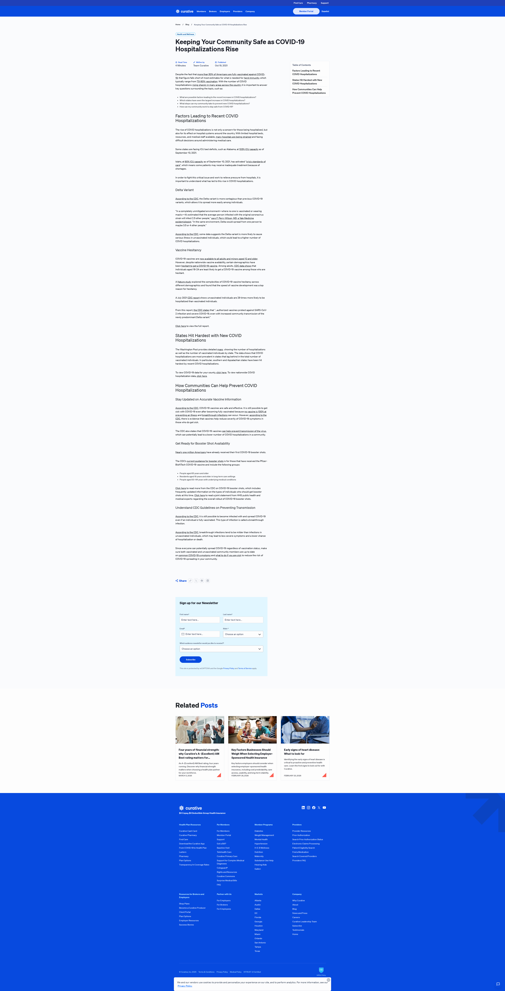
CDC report (194, 297)
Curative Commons (226, 876)
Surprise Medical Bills (227, 880)
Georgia (258, 921)
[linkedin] (303, 810)
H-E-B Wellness (262, 847)
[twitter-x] (319, 810)
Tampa (258, 946)
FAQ (219, 884)
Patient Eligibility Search (303, 847)
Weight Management (264, 835)
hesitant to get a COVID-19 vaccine (199, 265)
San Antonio (260, 942)
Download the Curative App (192, 843)
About (295, 904)
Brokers (213, 11)
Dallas (257, 909)
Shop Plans (184, 903)
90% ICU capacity (194, 161)
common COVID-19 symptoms (195, 555)
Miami (257, 934)
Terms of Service (245, 668)
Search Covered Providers (304, 856)
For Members (223, 831)
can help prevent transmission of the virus (244, 431)
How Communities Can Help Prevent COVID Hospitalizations (309, 91)
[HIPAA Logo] (321, 972)
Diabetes (259, 831)
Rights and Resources (227, 872)
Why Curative (298, 900)
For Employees (224, 909)
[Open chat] (498, 984)
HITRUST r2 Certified (252, 972)
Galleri (258, 869)
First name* (184, 614)
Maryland (259, 930)
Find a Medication (300, 852)
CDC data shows (242, 265)
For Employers (224, 900)
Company (250, 11)
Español (325, 11)
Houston (259, 925)
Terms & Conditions (206, 972)
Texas (257, 951)
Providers (237, 11)
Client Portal (185, 912)
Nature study (184, 281)
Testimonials (298, 930)
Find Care (298, 3)
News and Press (299, 913)
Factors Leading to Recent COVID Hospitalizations (306, 72)
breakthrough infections (215, 415)
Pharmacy (312, 3)
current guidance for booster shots (205, 461)
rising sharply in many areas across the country (216, 84)
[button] (190, 581)
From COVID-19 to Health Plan (193, 847)
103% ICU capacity (248, 149)
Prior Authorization (301, 835)
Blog (187, 24)
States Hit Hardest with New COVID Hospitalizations (307, 81)
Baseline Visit (223, 847)
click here (221, 372)
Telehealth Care (224, 852)
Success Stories (186, 924)
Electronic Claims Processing (306, 843)
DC (256, 913)
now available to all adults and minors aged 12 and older (228, 258)
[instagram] (308, 810)
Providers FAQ (299, 860)
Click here (180, 325)
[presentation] (306, 11)
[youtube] (324, 810)
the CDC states (201, 310)
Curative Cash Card (188, 831)
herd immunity (251, 77)
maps (220, 349)
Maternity (259, 856)
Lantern (182, 852)
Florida (258, 917)
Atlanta (258, 900)
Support (325, 3)
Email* (182, 628)
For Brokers (222, 904)
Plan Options (185, 860)
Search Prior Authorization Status (307, 839)
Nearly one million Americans (190, 452)
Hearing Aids (261, 864)
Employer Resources (189, 920)
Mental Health (261, 839)
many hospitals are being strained (233, 136)
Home (177, 24)
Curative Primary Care (227, 856)
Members (201, 11)
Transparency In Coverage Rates (194, 864)
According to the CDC (186, 198)
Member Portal (224, 835)
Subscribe (297, 925)
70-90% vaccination (207, 81)
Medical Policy (235, 972)
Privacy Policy (228, 668)
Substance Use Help (264, 860)
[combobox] (243, 634)
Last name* (227, 614)
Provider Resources (301, 831)
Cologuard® (222, 867)
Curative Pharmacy (188, 835)
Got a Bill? (221, 843)
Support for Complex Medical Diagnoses (230, 862)
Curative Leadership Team (304, 921)
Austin (258, 904)
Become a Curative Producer (192, 907)
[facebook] (313, 810)
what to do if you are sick (228, 555)
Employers (225, 11)
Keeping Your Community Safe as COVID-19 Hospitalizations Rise (220, 24)
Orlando (258, 938)
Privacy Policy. (185, 985)
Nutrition (259, 852)
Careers (296, 917)
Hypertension (261, 843)
